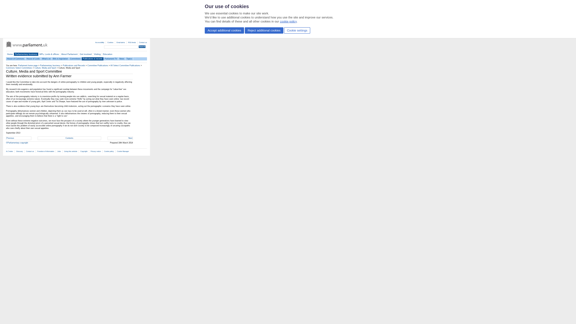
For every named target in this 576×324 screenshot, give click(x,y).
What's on (46, 59)
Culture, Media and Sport (45, 68)
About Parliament (69, 54)
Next (130, 138)
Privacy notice (96, 151)
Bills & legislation (60, 59)
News (121, 59)
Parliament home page (28, 65)
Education (107, 54)
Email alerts (121, 42)
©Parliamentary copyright (17, 143)
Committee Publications (97, 65)
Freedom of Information (45, 151)
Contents (69, 138)
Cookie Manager (123, 151)
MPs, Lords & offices (49, 54)
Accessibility (99, 42)
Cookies (110, 42)
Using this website (70, 151)
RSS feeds (132, 42)
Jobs (59, 151)
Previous (10, 138)
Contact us (143, 42)
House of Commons (15, 59)
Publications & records (92, 59)
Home (10, 54)
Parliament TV (111, 59)
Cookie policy (109, 151)
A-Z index (9, 151)
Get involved (86, 54)
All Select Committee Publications (125, 65)
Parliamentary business (26, 54)
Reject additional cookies (264, 30)
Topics (129, 59)
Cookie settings (297, 30)
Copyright (83, 151)
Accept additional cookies (224, 30)
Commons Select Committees (19, 68)
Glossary (19, 151)
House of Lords (33, 59)
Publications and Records (74, 65)
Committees (75, 59)
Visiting (97, 54)
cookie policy (288, 21)
